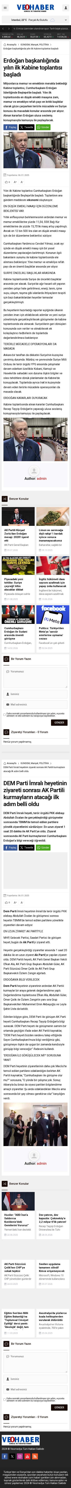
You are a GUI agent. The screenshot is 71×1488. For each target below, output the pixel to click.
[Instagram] (20, 1456)
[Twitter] (12, 1456)
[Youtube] (27, 1456)
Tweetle (28, 127)
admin (42, 478)
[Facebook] (5, 1456)
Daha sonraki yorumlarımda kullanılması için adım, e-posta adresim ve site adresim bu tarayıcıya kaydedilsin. (35, 714)
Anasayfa (11, 44)
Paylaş (12, 127)
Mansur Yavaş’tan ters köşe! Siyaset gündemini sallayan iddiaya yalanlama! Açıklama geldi (42, 28)
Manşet (34, 44)
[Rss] (35, 1456)
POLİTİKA (44, 44)
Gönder (45, 127)
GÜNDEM (25, 44)
